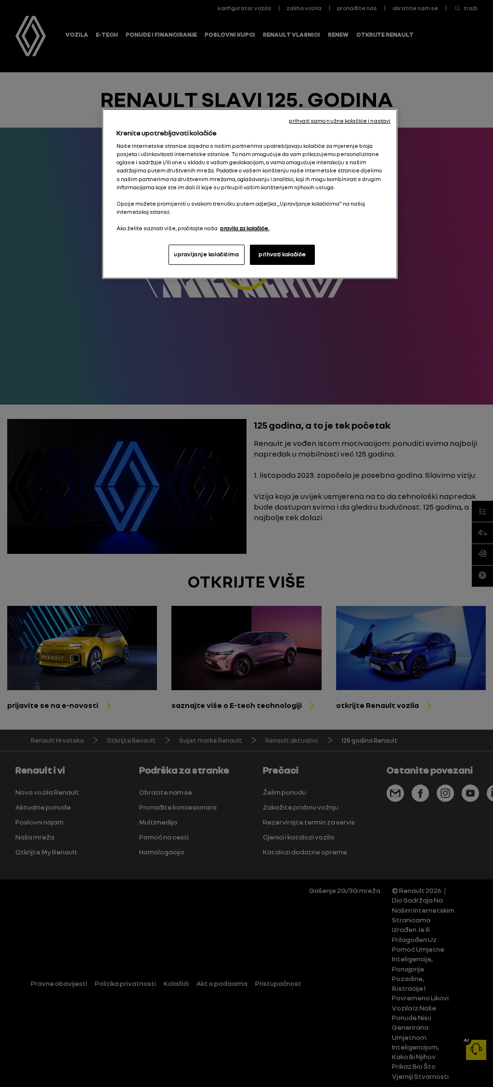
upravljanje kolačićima (206, 254)
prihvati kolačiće (282, 254)
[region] (250, 194)
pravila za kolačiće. (245, 228)
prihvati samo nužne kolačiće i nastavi (339, 121)
